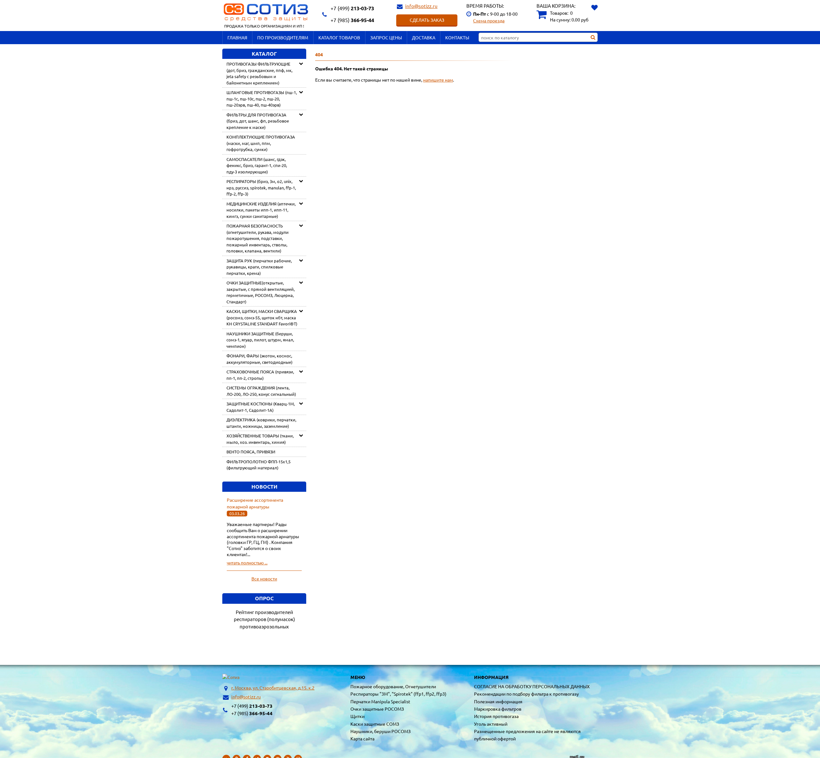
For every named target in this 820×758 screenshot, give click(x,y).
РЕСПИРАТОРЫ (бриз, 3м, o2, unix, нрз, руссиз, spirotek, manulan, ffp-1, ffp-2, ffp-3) (261, 187)
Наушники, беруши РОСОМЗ (380, 731)
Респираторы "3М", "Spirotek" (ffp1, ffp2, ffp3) (398, 694)
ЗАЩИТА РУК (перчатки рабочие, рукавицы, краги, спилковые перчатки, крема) (259, 267)
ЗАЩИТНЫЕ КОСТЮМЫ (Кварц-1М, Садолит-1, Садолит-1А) (260, 407)
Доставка (423, 37)
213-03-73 (352, 8)
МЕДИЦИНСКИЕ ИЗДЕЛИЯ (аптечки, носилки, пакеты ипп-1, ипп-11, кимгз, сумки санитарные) (261, 210)
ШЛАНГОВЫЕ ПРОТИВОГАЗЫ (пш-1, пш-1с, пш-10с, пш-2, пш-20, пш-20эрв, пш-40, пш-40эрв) (261, 99)
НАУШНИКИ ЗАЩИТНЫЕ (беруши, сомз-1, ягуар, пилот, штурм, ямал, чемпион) (260, 340)
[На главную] (231, 677)
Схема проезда (488, 20)
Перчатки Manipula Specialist (380, 701)
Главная (237, 37)
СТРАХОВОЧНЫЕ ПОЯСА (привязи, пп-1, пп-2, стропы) (260, 375)
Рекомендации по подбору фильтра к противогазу (526, 694)
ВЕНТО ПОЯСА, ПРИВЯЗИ (250, 451)
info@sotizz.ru (421, 6)
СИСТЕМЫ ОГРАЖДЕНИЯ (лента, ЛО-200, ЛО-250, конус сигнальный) (261, 391)
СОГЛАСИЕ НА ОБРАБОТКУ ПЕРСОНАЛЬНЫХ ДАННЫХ (532, 686)
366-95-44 (352, 20)
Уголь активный (490, 724)
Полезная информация (498, 701)
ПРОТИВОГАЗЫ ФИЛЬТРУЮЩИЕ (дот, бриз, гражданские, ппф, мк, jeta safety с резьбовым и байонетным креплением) (259, 73)
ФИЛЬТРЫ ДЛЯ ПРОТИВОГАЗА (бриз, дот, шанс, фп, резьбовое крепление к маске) (257, 121)
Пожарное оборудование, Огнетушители (393, 686)
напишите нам (438, 80)
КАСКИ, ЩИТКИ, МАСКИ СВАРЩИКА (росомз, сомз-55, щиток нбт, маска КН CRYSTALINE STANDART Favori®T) (261, 317)
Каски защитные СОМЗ (374, 724)
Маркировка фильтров (497, 709)
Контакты (457, 37)
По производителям (282, 37)
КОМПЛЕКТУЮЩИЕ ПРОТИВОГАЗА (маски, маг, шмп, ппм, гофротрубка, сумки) (260, 143)
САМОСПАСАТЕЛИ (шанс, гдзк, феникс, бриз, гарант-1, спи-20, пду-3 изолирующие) (256, 165)
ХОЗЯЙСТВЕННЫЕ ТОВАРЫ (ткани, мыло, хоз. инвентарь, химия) (260, 439)
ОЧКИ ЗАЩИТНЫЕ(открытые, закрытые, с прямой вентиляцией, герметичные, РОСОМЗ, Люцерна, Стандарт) (260, 292)
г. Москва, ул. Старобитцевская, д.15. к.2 (273, 687)
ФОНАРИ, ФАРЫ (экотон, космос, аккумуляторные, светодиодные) (259, 359)
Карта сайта (362, 738)
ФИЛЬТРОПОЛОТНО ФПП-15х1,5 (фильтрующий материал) (258, 465)
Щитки (357, 716)
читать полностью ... (247, 562)
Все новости (264, 578)
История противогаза (496, 716)
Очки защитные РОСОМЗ (377, 709)
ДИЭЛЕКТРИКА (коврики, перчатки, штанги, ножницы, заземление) (261, 423)
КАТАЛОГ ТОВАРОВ (339, 37)
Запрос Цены (386, 37)
